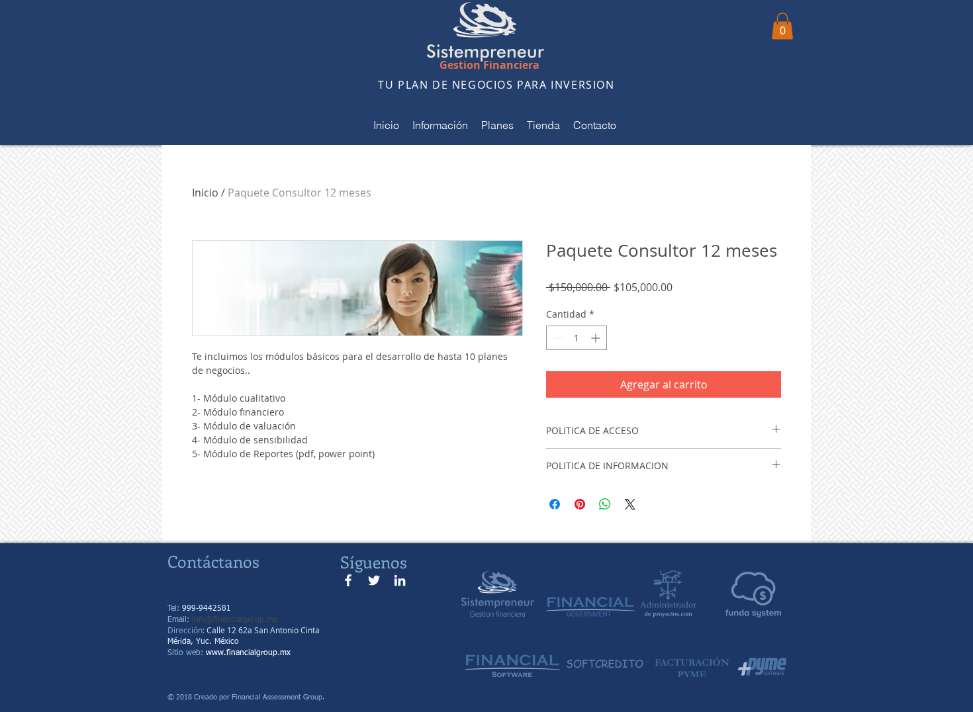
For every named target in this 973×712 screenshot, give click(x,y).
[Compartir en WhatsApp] (605, 504)
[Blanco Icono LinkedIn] (400, 580)
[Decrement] (556, 337)
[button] (782, 26)
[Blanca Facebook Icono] (348, 580)
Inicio (205, 192)
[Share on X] (630, 504)
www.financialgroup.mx (248, 653)
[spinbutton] (576, 337)
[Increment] (596, 337)
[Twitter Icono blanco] (374, 580)
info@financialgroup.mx (234, 620)
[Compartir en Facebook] (555, 504)
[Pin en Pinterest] (580, 504)
